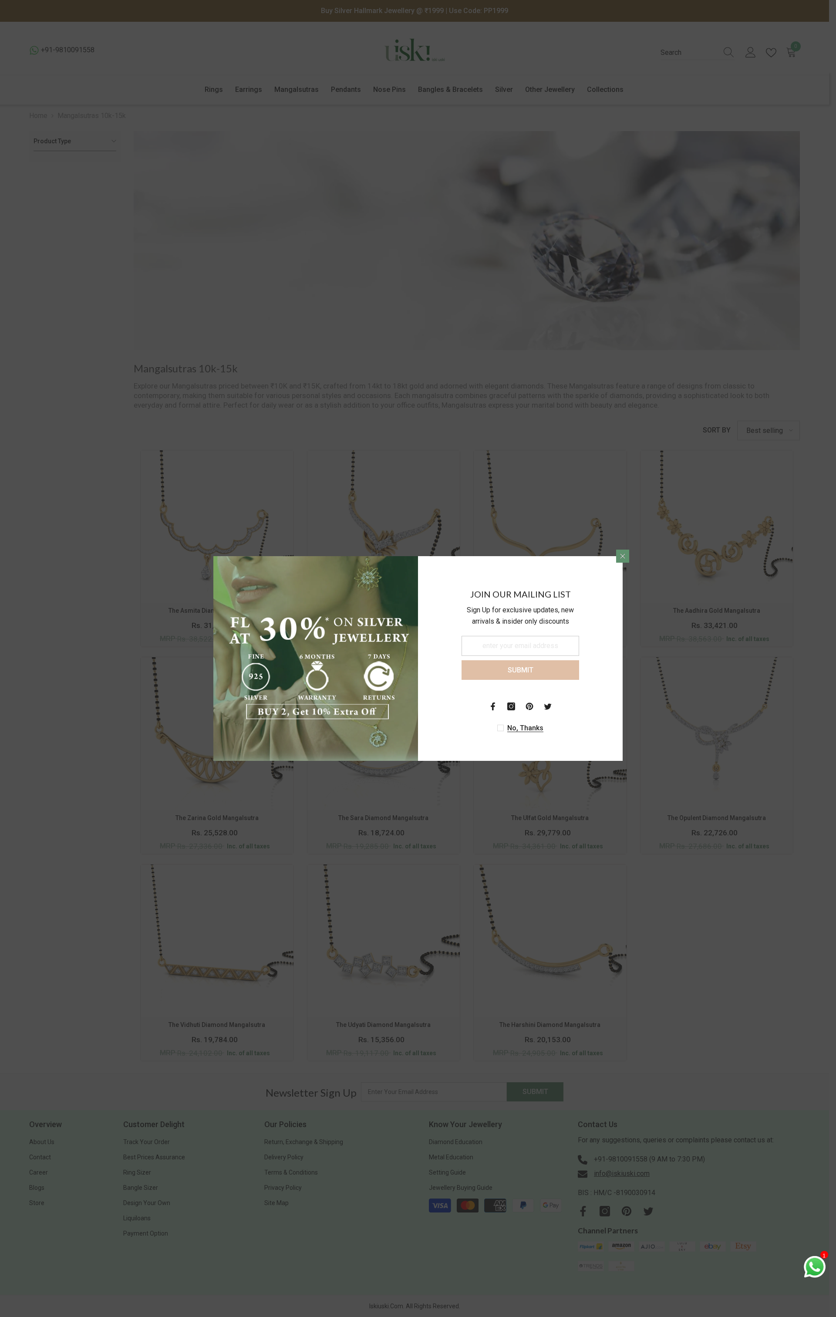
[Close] (622, 556)
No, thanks (525, 728)
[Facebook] (493, 706)
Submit (520, 670)
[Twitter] (548, 706)
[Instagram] (511, 706)
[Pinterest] (529, 706)
